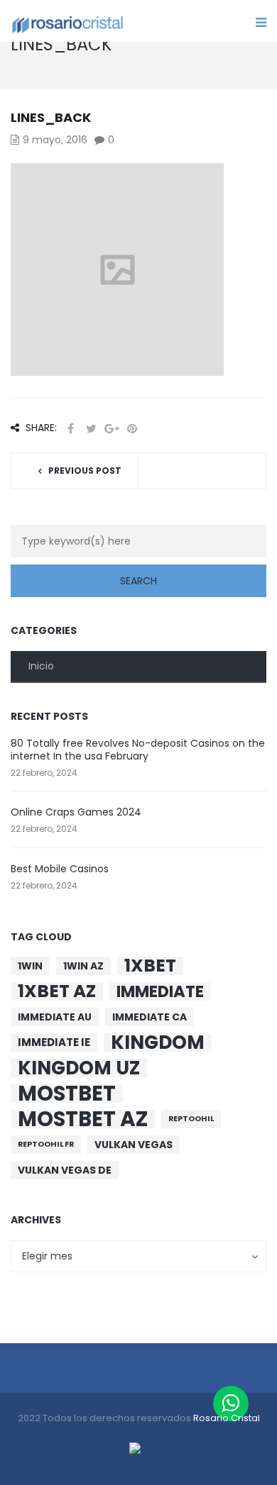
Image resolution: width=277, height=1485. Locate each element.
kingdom (158, 1042)
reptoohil (191, 1118)
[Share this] (70, 428)
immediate (160, 991)
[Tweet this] (91, 428)
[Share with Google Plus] (111, 428)
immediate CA (149, 1017)
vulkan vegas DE (65, 1170)
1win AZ (83, 966)
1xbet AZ (57, 991)
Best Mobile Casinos (60, 869)
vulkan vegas (133, 1145)
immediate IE (54, 1042)
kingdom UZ (79, 1068)
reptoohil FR (46, 1144)
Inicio (41, 666)
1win (30, 966)
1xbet (150, 966)
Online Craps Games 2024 (76, 812)
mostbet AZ (83, 1119)
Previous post (84, 471)
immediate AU (55, 1017)
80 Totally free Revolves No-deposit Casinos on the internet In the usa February (138, 749)
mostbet (67, 1093)
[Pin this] (132, 428)
